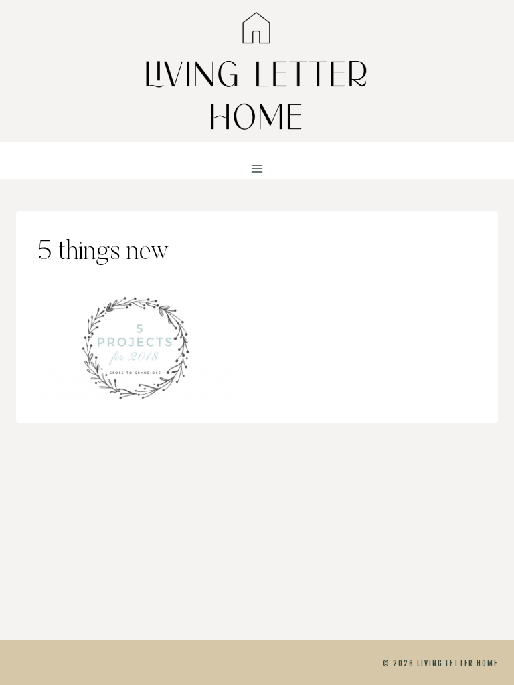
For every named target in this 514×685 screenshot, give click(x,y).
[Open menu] (257, 169)
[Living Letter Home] (257, 71)
